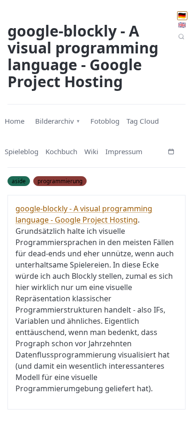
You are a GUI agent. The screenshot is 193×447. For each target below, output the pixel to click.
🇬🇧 (182, 25)
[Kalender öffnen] (171, 150)
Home (14, 121)
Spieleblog (21, 151)
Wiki (91, 151)
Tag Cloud (142, 121)
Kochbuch (61, 151)
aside (19, 181)
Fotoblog (104, 121)
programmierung (59, 181)
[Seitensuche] (181, 36)
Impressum (123, 151)
